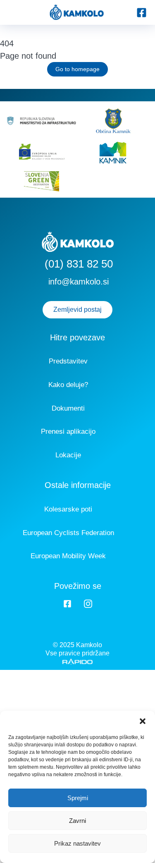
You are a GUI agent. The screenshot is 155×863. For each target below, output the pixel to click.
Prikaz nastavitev (77, 843)
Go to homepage (77, 69)
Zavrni (77, 820)
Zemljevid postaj (77, 309)
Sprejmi (77, 797)
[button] (142, 721)
